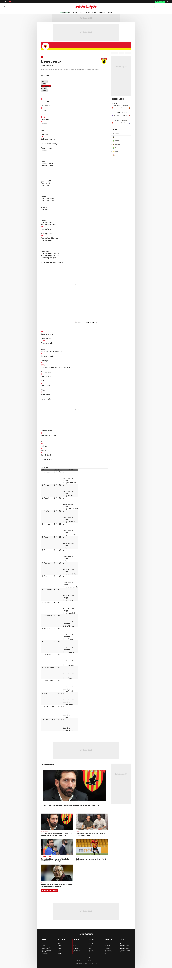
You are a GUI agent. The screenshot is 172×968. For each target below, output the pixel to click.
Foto (121, 943)
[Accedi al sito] (167, 2)
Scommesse (101, 12)
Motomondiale (61, 943)
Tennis (94, 12)
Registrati (91, 951)
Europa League (45, 948)
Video (121, 942)
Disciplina (44, 90)
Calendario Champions (125, 947)
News (113, 52)
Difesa (43, 84)
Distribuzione (46, 86)
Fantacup (76, 951)
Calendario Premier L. (125, 950)
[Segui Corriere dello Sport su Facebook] (83, 957)
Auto (75, 942)
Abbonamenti (92, 942)
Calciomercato (46, 856)
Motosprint (76, 947)
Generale (44, 81)
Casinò (110, 12)
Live (10, 2)
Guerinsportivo (77, 948)
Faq (105, 953)
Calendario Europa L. (125, 948)
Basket (59, 945)
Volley (59, 950)
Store (90, 945)
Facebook (79, 960)
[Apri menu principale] (5, 2)
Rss (90, 948)
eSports (60, 951)
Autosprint (76, 943)
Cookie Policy (108, 948)
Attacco (44, 88)
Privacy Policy (108, 950)
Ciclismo (60, 953)
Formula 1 (60, 942)
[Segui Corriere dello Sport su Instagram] (89, 957)
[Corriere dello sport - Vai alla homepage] (86, 7)
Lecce (77, 856)
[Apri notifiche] (5, 7)
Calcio (88, 12)
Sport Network (77, 950)
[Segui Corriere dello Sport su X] (86, 957)
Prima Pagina (92, 943)
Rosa (117, 52)
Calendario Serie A (78, 12)
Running (59, 948)
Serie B (43, 945)
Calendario (121, 52)
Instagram (85, 960)
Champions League (46, 947)
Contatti (107, 942)
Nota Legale (107, 945)
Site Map (91, 950)
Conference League (46, 950)
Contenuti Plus (65, 12)
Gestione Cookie (109, 947)
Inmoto (75, 945)
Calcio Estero (45, 951)
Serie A (43, 882)
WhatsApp (92, 960)
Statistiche (127, 52)
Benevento (46, 803)
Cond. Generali (108, 951)
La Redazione (108, 943)
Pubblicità (91, 947)
